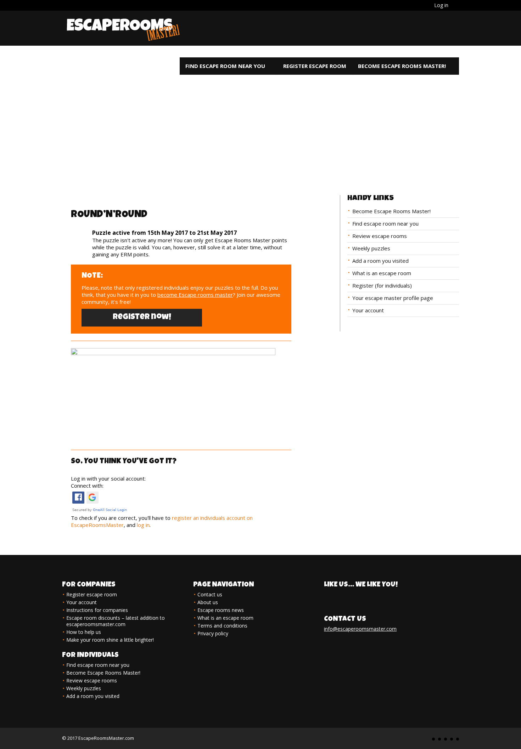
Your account (368, 310)
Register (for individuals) (382, 285)
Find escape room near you (225, 65)
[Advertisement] (260, 124)
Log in (441, 5)
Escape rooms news (220, 610)
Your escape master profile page (392, 297)
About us (207, 602)
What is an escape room (381, 273)
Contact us (209, 594)
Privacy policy (212, 633)
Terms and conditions (222, 625)
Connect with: (87, 485)
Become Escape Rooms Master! (402, 65)
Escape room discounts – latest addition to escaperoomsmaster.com (115, 621)
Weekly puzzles (371, 248)
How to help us (83, 632)
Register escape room (314, 65)
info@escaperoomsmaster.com (360, 628)
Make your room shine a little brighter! (110, 639)
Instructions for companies (97, 610)
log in (143, 524)
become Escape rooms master (195, 294)
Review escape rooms (379, 235)
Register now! (142, 318)
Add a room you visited (380, 260)
